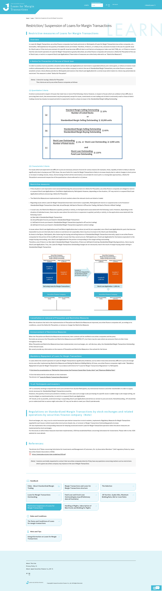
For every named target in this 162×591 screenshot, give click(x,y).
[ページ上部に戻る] (154, 580)
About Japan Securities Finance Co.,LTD (38, 569)
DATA (87, 5)
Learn (32, 18)
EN (109, 5)
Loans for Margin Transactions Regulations (54, 377)
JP (106, 5)
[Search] (101, 5)
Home (27, 18)
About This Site (31, 563)
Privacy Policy (30, 566)
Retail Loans (150, 5)
